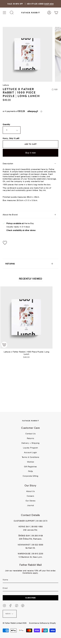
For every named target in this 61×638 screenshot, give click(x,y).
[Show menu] (4, 13)
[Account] (49, 13)
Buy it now (30, 152)
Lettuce (6, 85)
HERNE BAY (24, 527)
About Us (30, 491)
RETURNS (10, 264)
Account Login (30, 452)
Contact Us (30, 434)
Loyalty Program (30, 448)
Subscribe (30, 598)
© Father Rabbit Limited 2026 (14, 623)
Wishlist (30, 462)
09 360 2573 (41, 521)
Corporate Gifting (30, 476)
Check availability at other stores (20, 230)
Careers (30, 496)
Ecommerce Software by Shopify (42, 623)
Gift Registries (30, 467)
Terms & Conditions (30, 457)
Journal (30, 505)
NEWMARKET (24, 545)
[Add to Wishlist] (30, 243)
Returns (30, 438)
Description (8, 164)
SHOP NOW (49, 4)
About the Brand (10, 215)
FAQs (30, 471)
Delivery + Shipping (30, 443)
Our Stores (30, 501)
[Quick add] (4, 345)
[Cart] (56, 13)
